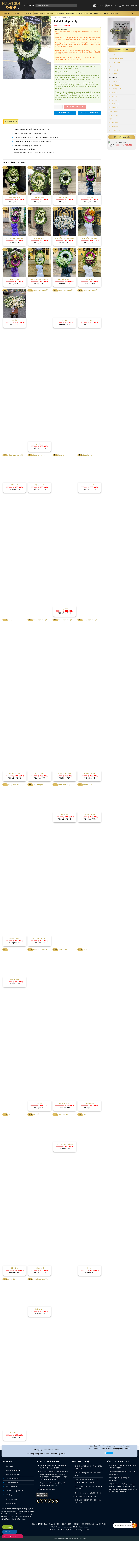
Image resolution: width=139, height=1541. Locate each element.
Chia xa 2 (14, 485)
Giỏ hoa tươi (69, 13)
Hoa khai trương (26, 13)
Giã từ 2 (39, 1103)
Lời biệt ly (14, 1268)
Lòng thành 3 (89, 485)
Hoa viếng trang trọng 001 (40, 279)
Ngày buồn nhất (89, 814)
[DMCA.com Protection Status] (42, 1495)
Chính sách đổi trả (12, 1486)
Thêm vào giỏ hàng (75, 107)
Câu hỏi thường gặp (12, 1478)
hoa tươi (24, 1511)
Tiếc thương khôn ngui (39, 938)
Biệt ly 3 (64, 320)
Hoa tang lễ (50, 13)
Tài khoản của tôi (11, 1503)
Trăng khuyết (14, 1433)
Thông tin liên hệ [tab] (11, 121)
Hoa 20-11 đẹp (113, 85)
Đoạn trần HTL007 (64, 279)
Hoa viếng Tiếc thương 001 (64, 238)
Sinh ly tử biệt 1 (14, 197)
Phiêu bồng (90, 197)
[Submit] (75, 5)
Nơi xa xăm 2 (39, 773)
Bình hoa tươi (113, 111)
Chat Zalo (7, 1527)
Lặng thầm (64, 609)
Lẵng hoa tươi (113, 126)
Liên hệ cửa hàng (11, 1499)
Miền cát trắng (39, 197)
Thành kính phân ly (64, 773)
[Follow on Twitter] (30, 6)
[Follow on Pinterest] (57, 1501)
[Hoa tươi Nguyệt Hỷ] (11, 5)
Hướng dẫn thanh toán (13, 1474)
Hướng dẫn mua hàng (13, 1470)
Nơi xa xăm (90, 279)
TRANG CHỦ (5, 13)
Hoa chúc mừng (114, 62)
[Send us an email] (33, 6)
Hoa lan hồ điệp (38, 13)
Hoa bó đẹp (59, 13)
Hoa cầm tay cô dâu (115, 89)
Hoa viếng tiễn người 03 (64, 1144)
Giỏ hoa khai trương (115, 59)
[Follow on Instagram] (27, 6)
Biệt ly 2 (89, 320)
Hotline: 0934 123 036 (12, 1536)
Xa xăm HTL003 (14, 279)
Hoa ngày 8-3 (113, 93)
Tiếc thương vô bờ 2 (90, 773)
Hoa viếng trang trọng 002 (14, 238)
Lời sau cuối (40, 1268)
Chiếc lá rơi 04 (39, 1309)
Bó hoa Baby (93, 13)
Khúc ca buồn (64, 814)
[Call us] (53, 1501)
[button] (132, 13)
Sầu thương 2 (89, 1103)
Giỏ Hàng (9, 1495)
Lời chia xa (39, 444)
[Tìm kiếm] (135, 13)
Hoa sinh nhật (15, 13)
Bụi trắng (14, 320)
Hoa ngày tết (113, 96)
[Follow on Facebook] (25, 6)
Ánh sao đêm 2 (64, 197)
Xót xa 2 (89, 1268)
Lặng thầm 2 (39, 485)
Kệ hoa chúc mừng (81, 13)
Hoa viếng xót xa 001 (89, 238)
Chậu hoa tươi (113, 115)
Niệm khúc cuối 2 (39, 238)
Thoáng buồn (14, 979)
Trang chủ (57, 18)
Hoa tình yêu (113, 100)
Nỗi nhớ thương (14, 938)
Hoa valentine (113, 108)
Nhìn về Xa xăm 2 (65, 1103)
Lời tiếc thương (14, 773)
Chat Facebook (9, 1532)
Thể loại (111, 66)
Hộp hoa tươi (113, 123)
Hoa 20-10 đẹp (113, 104)
